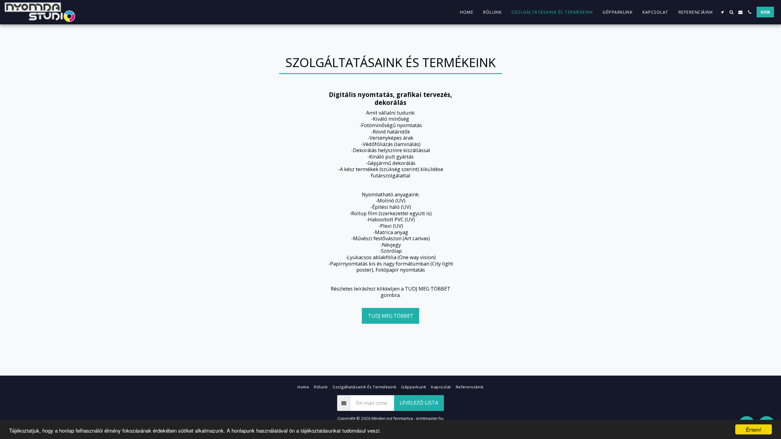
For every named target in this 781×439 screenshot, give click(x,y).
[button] (722, 12)
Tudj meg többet (390, 315)
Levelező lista (419, 402)
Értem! (753, 429)
